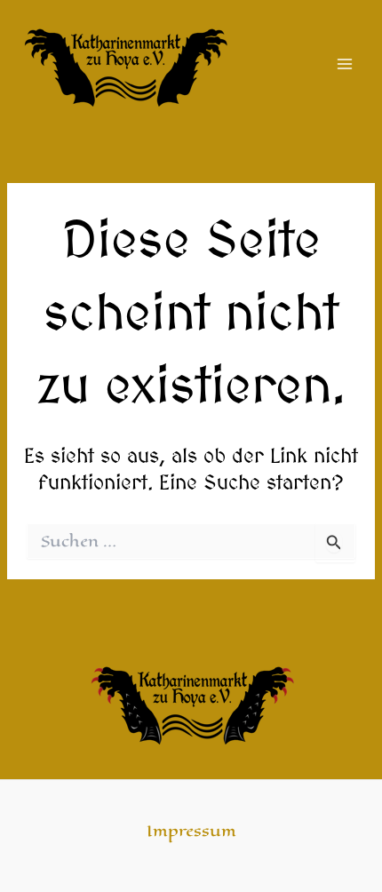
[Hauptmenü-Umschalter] (345, 63)
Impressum (191, 831)
